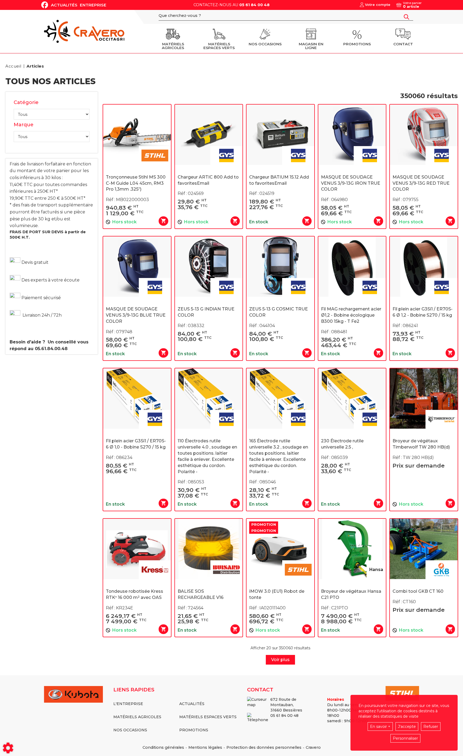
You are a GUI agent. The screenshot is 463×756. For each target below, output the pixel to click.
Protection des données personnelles (263, 747)
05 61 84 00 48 (254, 4)
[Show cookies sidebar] (8, 748)
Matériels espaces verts (208, 716)
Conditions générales (163, 747)
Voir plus (280, 659)
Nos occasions (130, 730)
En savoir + (380, 726)
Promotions (193, 730)
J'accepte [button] (407, 726)
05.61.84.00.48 (51, 348)
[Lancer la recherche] (406, 17)
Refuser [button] (430, 726)
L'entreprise (128, 703)
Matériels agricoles (137, 716)
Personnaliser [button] (405, 738)
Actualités (64, 5)
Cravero (313, 747)
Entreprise (93, 5)
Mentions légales (205, 747)
